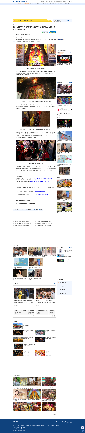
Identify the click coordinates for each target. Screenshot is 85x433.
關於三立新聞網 (21, 425)
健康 (51, 3)
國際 (53, 3)
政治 (40, 3)
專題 (63, 3)
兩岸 (56, 3)
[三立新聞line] (65, 422)
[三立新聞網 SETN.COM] (14, 4)
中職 (17, 287)
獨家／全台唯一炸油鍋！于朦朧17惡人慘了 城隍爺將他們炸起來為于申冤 (20, 388)
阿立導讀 (56, 1)
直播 (38, 3)
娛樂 (46, 3)
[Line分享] (14, 37)
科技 (69, 3)
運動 (58, 3)
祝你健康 (52, 1)
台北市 (52, 287)
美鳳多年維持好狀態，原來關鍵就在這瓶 (22, 225)
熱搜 (35, 3)
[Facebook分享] (14, 35)
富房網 (65, 1)
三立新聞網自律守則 (35, 425)
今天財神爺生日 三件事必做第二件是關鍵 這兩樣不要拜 (20, 412)
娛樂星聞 (43, 1)
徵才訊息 (57, 425)
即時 (16, 3)
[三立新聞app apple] (16, 428)
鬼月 (31, 137)
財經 (61, 3)
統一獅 (30, 287)
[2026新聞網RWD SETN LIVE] (26, 1)
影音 (33, 3)
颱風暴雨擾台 (20, 3)
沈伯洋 (39, 287)
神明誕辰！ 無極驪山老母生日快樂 (34, 399)
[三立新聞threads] (71, 422)
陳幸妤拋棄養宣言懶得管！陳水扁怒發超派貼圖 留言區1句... (34, 256)
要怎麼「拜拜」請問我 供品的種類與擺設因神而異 (48, 412)
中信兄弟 (24, 287)
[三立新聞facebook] (59, 422)
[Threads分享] (14, 40)
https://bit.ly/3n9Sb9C (40, 191)
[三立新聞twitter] (68, 422)
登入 (71, 1)
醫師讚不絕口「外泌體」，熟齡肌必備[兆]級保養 (19, 400)
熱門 (30, 3)
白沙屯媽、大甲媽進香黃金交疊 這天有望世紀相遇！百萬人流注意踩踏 (48, 400)
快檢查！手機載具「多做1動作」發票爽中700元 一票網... (64, 200)
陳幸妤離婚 (26, 3)
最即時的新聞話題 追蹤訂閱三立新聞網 (22, 221)
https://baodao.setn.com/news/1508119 (39, 181)
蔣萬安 (45, 287)
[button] (68, 1)
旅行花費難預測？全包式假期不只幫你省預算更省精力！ (34, 388)
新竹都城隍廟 (28, 39)
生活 (48, 3)
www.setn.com (22, 430)
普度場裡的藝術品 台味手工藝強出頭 (48, 387)
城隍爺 (34, 105)
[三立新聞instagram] (62, 422)
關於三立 (14, 425)
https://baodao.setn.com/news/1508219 (41, 180)
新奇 (66, 3)
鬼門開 (31, 106)
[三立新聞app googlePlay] (24, 428)
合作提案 (42, 425)
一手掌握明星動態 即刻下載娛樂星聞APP (43, 221)
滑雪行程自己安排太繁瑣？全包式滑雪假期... (22, 223)
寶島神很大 (61, 1)
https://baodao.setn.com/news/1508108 (43, 178)
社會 (43, 3)
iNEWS (48, 1)
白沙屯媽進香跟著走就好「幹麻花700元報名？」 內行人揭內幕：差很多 (34, 412)
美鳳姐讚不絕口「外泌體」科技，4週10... (43, 223)
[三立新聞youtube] (56, 422)
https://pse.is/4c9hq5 (43, 194)
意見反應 (47, 425)
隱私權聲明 (28, 425)
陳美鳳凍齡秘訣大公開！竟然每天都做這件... (44, 225)
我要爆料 (52, 425)
